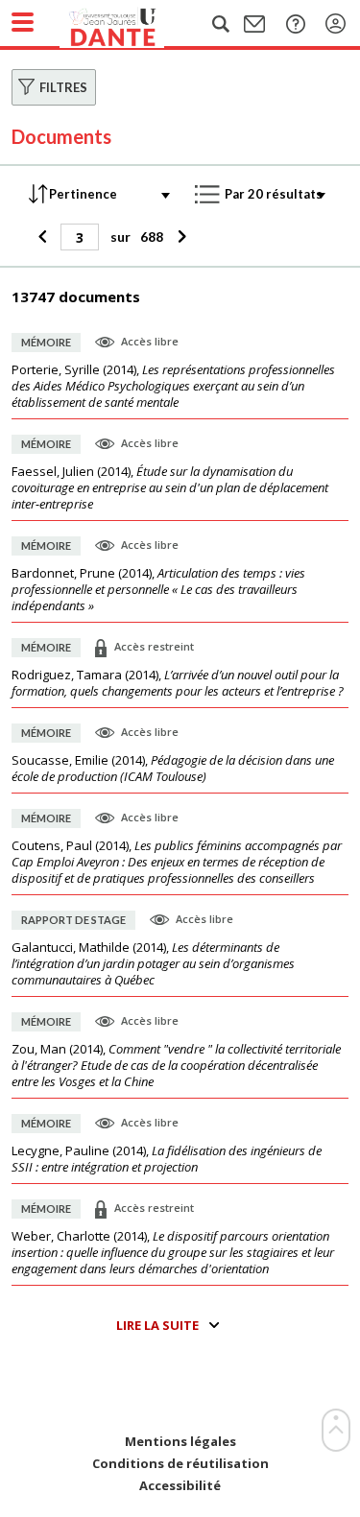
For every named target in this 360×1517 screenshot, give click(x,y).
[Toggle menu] (23, 22)
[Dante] (132, 24)
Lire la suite (157, 1325)
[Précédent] (45, 237)
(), (173, 386)
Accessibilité (180, 1486)
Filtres (63, 87)
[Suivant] (179, 237)
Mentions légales (180, 1441)
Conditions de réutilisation (180, 1464)
